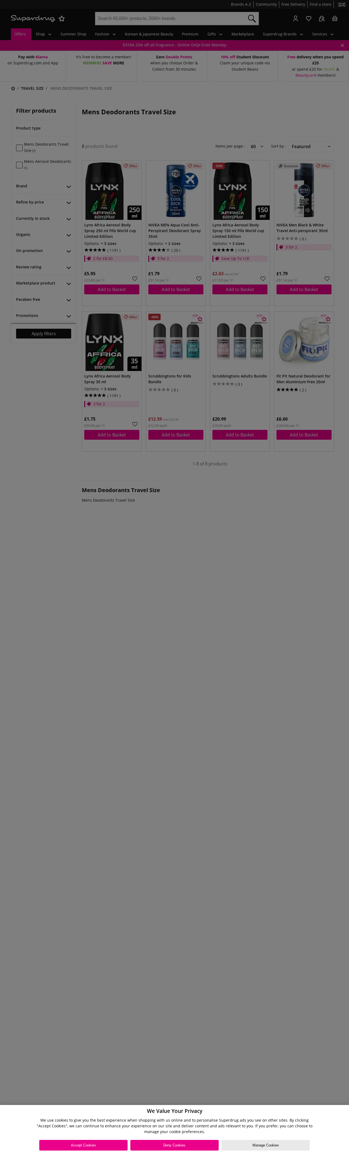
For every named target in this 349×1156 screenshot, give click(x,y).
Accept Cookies (83, 1145)
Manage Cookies (265, 1145)
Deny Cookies (174, 1145)
